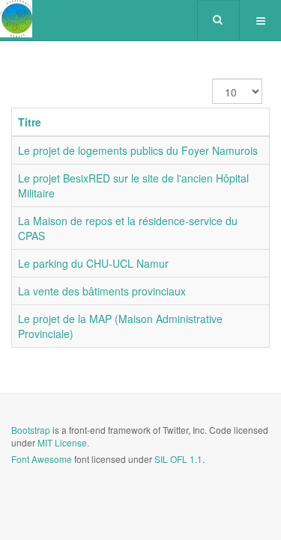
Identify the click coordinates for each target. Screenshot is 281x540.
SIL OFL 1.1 (178, 458)
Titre (29, 121)
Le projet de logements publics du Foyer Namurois (138, 150)
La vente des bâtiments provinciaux (102, 290)
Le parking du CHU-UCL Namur (93, 263)
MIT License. (63, 442)
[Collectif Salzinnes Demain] (16, 18)
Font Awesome (41, 458)
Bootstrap (30, 429)
